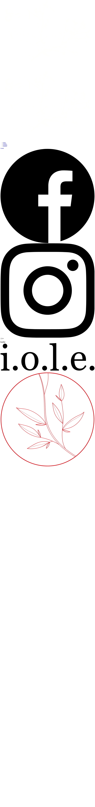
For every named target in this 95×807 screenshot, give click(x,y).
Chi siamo (5, 144)
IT (1, 338)
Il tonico (4, 143)
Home (4, 142)
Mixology (5, 146)
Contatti (2, 148)
